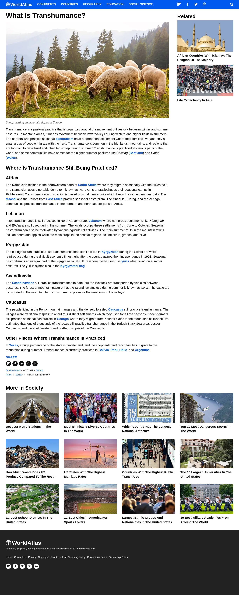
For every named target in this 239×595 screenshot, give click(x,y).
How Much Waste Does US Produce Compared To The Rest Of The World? (32, 476)
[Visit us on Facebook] (15, 566)
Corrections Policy (97, 557)
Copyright (43, 557)
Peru (114, 350)
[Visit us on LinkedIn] (36, 566)
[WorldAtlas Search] (231, 4)
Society (39, 370)
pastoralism (64, 139)
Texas (13, 345)
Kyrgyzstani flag (72, 266)
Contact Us (20, 557)
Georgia (63, 319)
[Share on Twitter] (21, 363)
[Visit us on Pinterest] (29, 566)
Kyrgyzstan (109, 252)
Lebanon (95, 220)
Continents (46, 4)
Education (115, 4)
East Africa (54, 199)
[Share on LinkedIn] (35, 363)
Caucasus (115, 309)
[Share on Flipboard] (8, 363)
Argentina (142, 350)
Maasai (11, 199)
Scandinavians (23, 283)
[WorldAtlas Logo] (20, 4)
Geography (92, 4)
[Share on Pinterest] (28, 363)
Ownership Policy (118, 557)
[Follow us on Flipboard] (8, 566)
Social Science (141, 4)
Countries (69, 4)
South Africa (87, 185)
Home (9, 557)
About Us (55, 557)
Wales (11, 157)
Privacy (32, 557)
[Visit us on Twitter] (22, 566)
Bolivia (104, 350)
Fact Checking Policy (73, 557)
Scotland (136, 153)
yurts (125, 261)
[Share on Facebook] (15, 363)
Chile (123, 350)
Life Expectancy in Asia (194, 100)
